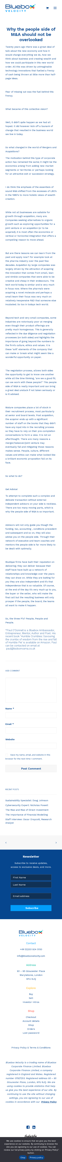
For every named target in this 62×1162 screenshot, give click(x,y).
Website (10, 739)
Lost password (31, 1033)
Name (9, 708)
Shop (31, 1025)
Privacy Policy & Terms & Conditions (31, 1047)
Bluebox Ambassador (41, 630)
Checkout (31, 1017)
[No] (58, 1149)
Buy (31, 994)
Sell (31, 998)
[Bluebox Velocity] (20, 8)
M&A (15, 191)
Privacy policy (36, 1157)
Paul (53, 642)
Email (9, 724)
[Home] (31, 933)
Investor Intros (31, 1002)
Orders (31, 1029)
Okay (22, 1157)
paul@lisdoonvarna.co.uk (20, 648)
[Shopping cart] (46, 8)
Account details (31, 1021)
